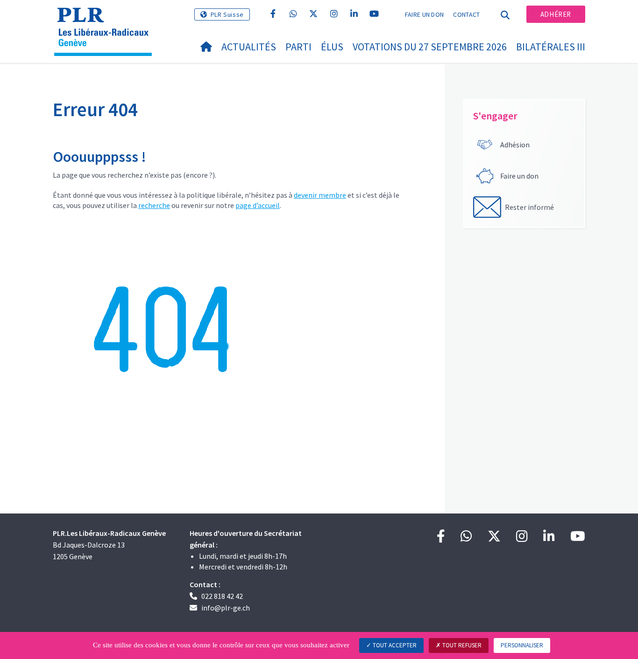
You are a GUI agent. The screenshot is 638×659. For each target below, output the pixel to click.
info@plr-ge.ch (225, 607)
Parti (298, 46)
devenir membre (320, 195)
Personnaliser (522, 645)
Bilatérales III (550, 46)
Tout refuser (461, 645)
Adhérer (555, 14)
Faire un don (424, 14)
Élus (332, 46)
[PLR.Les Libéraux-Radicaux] (106, 19)
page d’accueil (257, 205)
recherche (154, 205)
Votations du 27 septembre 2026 (430, 46)
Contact (466, 14)
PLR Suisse (227, 14)
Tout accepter (394, 645)
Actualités (248, 46)
